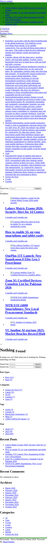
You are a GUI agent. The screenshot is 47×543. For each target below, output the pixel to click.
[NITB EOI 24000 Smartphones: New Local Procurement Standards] (26, 300)
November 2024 (12, 504)
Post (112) (9, 377)
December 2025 (11, 495)
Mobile (25, 137)
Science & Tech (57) (13, 390)
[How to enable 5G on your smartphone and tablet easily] (26, 226)
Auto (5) (8, 399)
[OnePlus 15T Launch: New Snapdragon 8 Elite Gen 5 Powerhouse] (26, 250)
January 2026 (10, 493)
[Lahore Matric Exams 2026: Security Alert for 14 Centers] (26, 203)
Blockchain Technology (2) (16, 414)
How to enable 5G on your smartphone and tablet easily (24, 233)
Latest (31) (9, 392)
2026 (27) (9, 429)
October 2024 (11, 507)
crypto (7, 525)
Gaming (8, 181)
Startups (26, 109)
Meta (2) (8, 416)
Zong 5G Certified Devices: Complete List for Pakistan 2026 (23, 284)
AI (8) (7, 394)
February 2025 (11, 497)
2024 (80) (9, 434)
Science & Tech (11, 177)
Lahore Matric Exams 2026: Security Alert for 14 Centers (24, 210)
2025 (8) (8, 431)
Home (26, 48)
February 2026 (11, 490)
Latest (25, 60)
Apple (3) (9, 409)
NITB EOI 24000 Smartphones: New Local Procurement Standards (22, 309)
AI (26, 81)
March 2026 (10, 488)
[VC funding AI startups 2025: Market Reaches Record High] (26, 325)
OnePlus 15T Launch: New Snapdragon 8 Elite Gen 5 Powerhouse (23, 259)
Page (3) (8, 380)
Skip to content (6, 1)
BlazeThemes (8, 542)
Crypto (8, 179)
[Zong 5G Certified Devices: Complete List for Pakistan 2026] (26, 275)
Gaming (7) (10, 397)
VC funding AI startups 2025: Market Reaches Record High (25, 331)
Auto (7, 153)
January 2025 (10, 500)
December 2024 (11, 502)
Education (25, 165)
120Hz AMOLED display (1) (17, 419)
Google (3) (9, 412)
